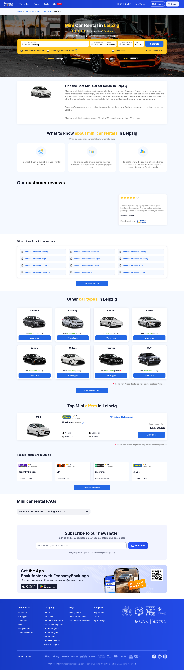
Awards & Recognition (53, 624)
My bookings (99, 620)
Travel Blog (24, 4)
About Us (47, 612)
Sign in (174, 4)
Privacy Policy (109, 553)
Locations (22, 612)
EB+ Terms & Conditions (79, 620)
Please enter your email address (52, 545)
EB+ (57, 4)
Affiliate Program (50, 632)
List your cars (24, 628)
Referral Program (50, 628)
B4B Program (49, 636)
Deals (46, 4)
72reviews (107, 31)
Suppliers (22, 620)
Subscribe (140, 545)
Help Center (140, 4)
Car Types (22, 616)
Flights (37, 4)
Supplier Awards (25, 632)
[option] (142, 209)
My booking (157, 4)
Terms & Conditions (77, 616)
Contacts (98, 616)
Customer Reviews (51, 640)
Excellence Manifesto (53, 620)
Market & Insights (51, 644)
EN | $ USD (125, 4)
